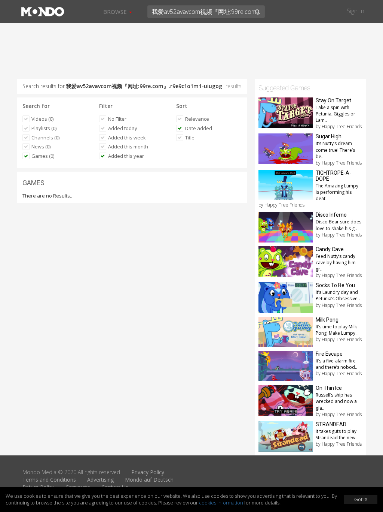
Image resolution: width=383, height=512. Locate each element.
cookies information (221, 502)
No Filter (117, 118)
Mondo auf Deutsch (149, 479)
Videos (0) (42, 118)
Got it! (360, 499)
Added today (122, 128)
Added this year (126, 156)
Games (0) (42, 156)
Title (189, 137)
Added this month (128, 146)
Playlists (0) (43, 128)
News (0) (40, 146)
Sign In (355, 11)
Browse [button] (115, 11)
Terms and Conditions (49, 479)
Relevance (197, 118)
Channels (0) (45, 137)
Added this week (127, 137)
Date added (198, 128)
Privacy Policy (147, 472)
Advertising (100, 479)
